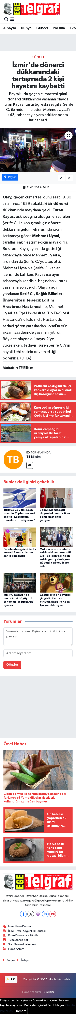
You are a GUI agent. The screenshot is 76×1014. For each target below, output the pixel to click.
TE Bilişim (48, 991)
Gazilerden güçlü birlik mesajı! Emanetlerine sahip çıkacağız (19, 553)
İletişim (25, 960)
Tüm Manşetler (18, 939)
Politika (59, 28)
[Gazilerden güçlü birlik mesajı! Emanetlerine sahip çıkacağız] (19, 537)
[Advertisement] (38, 708)
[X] (30, 914)
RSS (13, 979)
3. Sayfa (9, 28)
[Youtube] (52, 914)
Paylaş (12, 177)
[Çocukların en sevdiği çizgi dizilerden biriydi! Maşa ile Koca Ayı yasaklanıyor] (56, 582)
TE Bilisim (33, 456)
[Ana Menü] (12, 19)
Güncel (42, 28)
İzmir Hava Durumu (20, 926)
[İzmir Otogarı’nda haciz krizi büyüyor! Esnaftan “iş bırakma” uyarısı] (19, 582)
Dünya (26, 28)
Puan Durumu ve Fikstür (23, 935)
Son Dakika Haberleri (22, 944)
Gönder (12, 664)
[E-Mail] (29, 465)
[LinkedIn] (45, 914)
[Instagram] (38, 914)
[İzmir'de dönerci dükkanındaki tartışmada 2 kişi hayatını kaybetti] (38, 150)
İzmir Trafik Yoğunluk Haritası (27, 930)
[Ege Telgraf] (32, 9)
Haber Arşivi (16, 948)
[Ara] (6, 19)
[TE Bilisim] (13, 459)
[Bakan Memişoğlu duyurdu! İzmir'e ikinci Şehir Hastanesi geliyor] (56, 498)
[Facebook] (23, 914)
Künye (11, 960)
